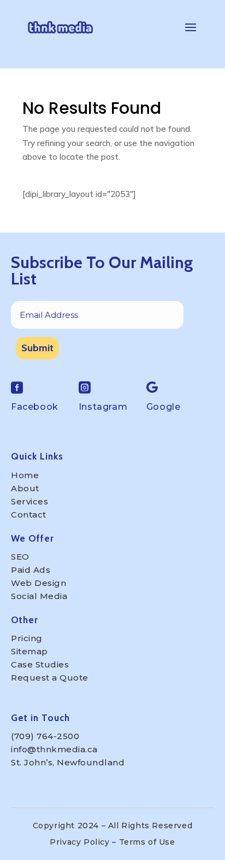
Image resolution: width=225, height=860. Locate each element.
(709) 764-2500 (45, 736)
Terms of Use (147, 842)
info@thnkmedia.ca (54, 749)
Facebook (34, 407)
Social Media (39, 596)
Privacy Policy (79, 842)
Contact (28, 514)
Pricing (27, 638)
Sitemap (29, 651)
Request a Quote (49, 677)
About (25, 488)
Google (163, 407)
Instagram (103, 407)
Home (25, 475)
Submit (37, 348)
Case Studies (40, 664)
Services (29, 501)
